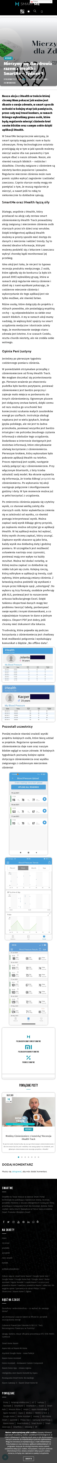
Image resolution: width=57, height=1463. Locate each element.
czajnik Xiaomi (31, 1282)
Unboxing (28, 1427)
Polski (35, 1)
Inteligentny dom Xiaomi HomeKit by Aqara (19, 1373)
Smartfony (17, 1427)
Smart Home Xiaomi (10, 1343)
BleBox (29, 1413)
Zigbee (28, 1291)
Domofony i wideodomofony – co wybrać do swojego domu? (25, 1309)
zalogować (17, 1171)
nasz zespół (7, 1258)
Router (41, 1406)
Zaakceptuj (28, 1459)
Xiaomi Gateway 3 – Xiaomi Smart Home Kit (19, 1383)
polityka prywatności (10, 1269)
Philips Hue (25, 1420)
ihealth (45, 79)
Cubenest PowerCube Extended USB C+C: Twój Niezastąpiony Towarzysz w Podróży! (22, 1326)
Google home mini (40, 1276)
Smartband (18, 1406)
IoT (33, 1402)
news (4, 1238)
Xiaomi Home (8, 1423)
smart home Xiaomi (23, 1276)
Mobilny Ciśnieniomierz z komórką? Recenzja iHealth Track (28, 1137)
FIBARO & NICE (41, 1413)
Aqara (20, 1413)
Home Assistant (24, 1416)
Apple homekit (17, 1282)
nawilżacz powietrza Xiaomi (29, 1285)
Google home (7, 1279)
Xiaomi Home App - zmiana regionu (16, 1368)
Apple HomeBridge (39, 1409)
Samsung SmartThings (42, 1420)
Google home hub (22, 1279)
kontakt (5, 1263)
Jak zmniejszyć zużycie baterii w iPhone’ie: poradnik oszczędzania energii (24, 1318)
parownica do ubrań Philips (27, 1288)
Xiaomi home (18, 1291)
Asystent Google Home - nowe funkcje (18, 1353)
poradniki (6, 1253)
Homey (36, 1416)
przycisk (46, 478)
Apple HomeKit (9, 1413)
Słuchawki (7, 1406)
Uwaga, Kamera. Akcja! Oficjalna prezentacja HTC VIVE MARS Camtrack (28, 1335)
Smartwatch (31, 1406)
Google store (37, 1279)
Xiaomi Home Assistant (11, 1358)
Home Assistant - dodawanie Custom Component (22, 1363)
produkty (5, 1248)
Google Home (9, 1416)
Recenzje (8, 58)
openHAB (13, 1420)
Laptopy (40, 1402)
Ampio (26, 1409)
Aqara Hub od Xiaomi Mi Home (14, 1348)
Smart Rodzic (36, 1423)
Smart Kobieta (22, 1423)
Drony (5, 1402)
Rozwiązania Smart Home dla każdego (18, 1378)
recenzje (5, 1243)
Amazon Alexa (14, 1409)
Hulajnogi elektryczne (20, 1402)
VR (36, 1427)
